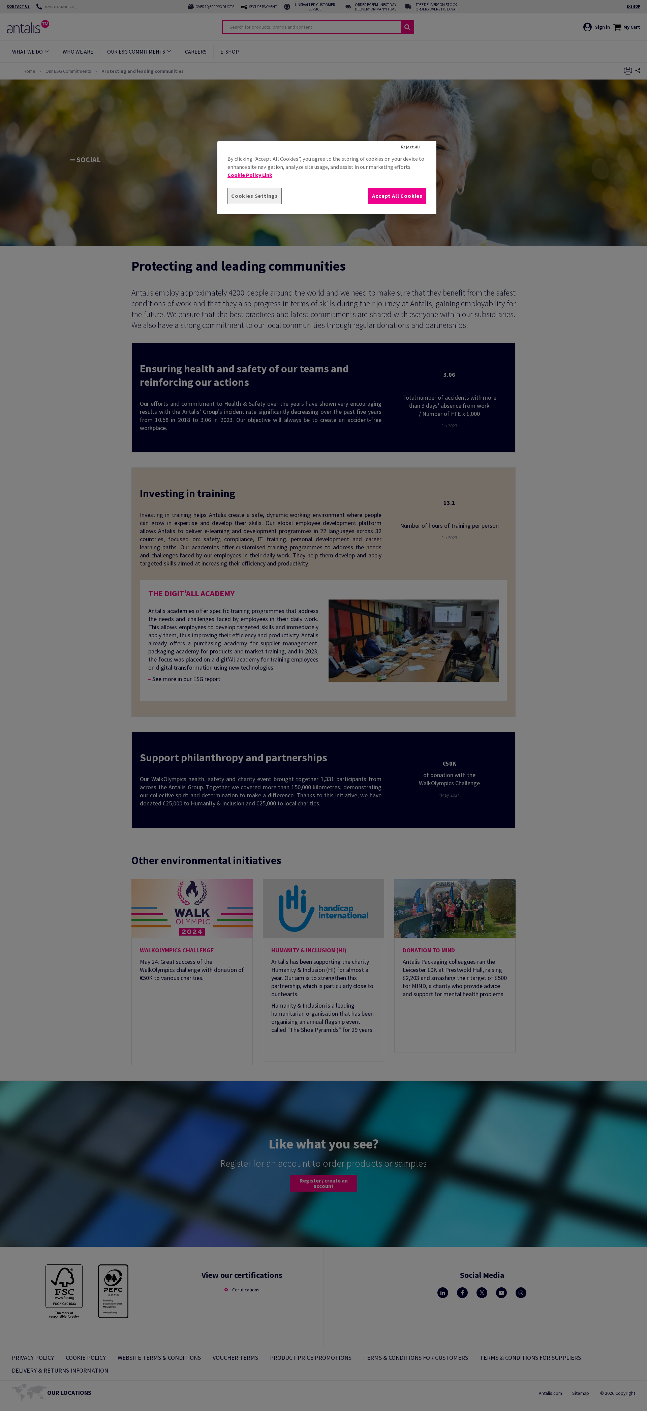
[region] (326, 177)
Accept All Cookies (397, 195)
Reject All (410, 147)
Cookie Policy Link (249, 175)
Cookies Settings (254, 195)
